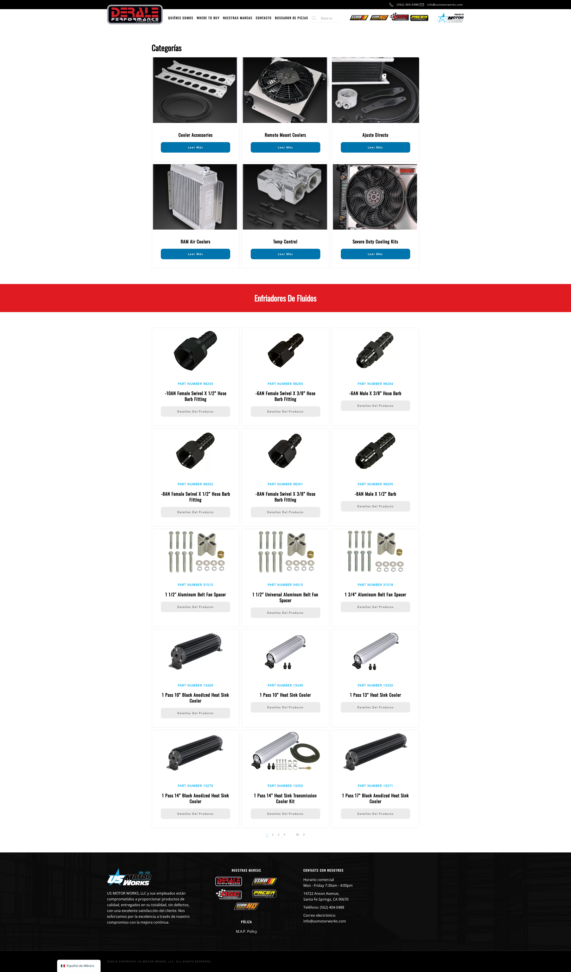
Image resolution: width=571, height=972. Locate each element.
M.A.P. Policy (246, 931)
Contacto (264, 17)
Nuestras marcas (237, 17)
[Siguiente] (304, 834)
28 (297, 834)
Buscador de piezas (291, 17)
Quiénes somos (180, 17)
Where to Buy (208, 17)
